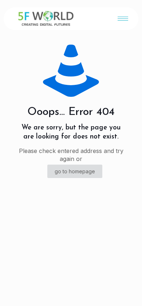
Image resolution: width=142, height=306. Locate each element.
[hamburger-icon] (123, 19)
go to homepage (75, 171)
